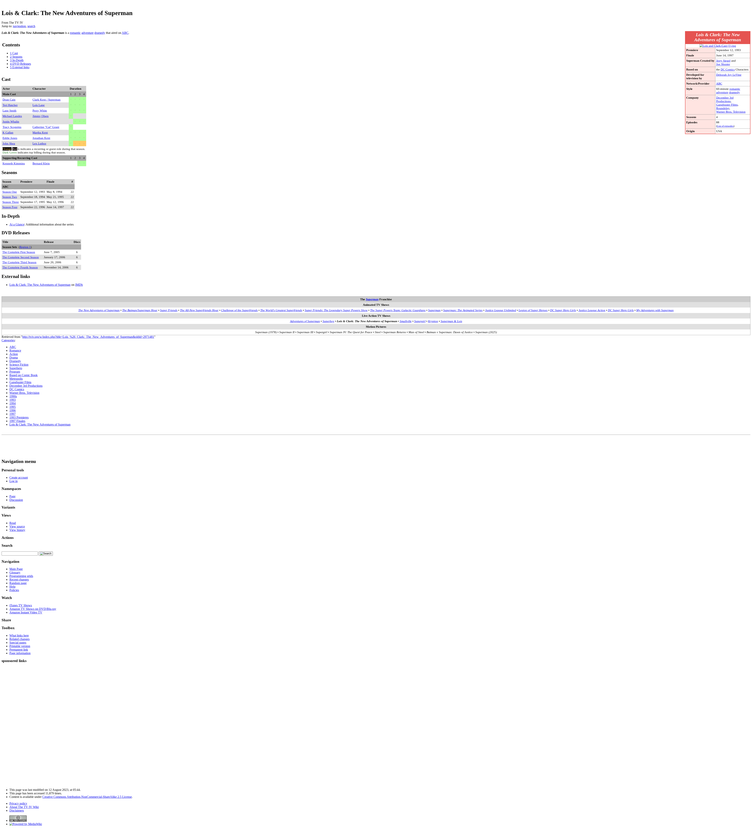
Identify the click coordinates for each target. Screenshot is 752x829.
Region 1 (25, 247)
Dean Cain (9, 99)
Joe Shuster (723, 64)
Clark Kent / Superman (47, 99)
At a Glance (16, 224)
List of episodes (725, 126)
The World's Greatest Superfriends (281, 310)
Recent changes (19, 579)
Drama (13, 357)
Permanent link (18, 649)
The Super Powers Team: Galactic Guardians (398, 310)
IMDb (79, 284)
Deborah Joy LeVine (728, 74)
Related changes (19, 639)
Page (12, 496)
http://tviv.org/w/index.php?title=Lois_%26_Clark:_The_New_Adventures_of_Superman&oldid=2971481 (88, 336)
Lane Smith (9, 110)
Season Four (9, 207)
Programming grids (21, 576)
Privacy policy (18, 803)
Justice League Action (591, 310)
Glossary (14, 572)
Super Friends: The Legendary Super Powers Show (336, 310)
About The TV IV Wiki (24, 807)
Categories (8, 340)
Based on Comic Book (23, 375)
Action (13, 354)
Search (7, 545)
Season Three (10, 202)
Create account (18, 477)
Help (12, 586)
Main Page (16, 569)
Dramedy (15, 361)
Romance (15, 350)
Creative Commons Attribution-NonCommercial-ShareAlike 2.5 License (87, 796)
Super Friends (168, 310)
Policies (14, 590)
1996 (12, 410)
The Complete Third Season (19, 262)
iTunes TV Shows (20, 605)
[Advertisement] (679, 3)
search (31, 26)
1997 (12, 414)
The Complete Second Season (20, 257)
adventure (722, 92)
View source (17, 526)
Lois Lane (39, 105)
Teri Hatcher (10, 105)
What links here (19, 635)
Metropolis (16, 378)
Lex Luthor (39, 143)
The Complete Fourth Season (20, 267)
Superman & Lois (451, 321)
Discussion (16, 500)
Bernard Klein (41, 163)
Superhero (15, 368)
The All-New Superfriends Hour (199, 310)
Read (12, 523)
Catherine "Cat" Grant (46, 127)
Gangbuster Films (727, 104)
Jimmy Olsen (41, 116)
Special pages (17, 642)
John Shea (9, 143)
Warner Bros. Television (731, 111)
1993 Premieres (19, 417)
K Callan (8, 132)
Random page (18, 583)
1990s (13, 396)
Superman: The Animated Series (463, 310)
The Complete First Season (18, 252)
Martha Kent (40, 132)
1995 (12, 407)
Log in (13, 481)
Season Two (9, 196)
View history (17, 530)
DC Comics (728, 69)
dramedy (734, 92)
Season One (9, 191)
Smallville (406, 321)
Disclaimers (16, 810)
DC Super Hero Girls (563, 310)
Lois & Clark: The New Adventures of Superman (39, 284)
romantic (734, 88)
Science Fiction (18, 364)
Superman (372, 299)
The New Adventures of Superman (99, 310)
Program (14, 371)
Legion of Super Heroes (533, 310)
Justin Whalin (11, 121)
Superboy (328, 321)
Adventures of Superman (305, 321)
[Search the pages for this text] (46, 553)
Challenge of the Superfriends (239, 310)
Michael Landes (12, 116)
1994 (12, 403)
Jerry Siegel (723, 60)
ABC (719, 83)
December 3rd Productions (725, 99)
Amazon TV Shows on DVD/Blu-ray (32, 609)
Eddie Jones (10, 138)
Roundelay (722, 108)
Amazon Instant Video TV (25, 612)
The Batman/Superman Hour (139, 310)
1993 (12, 399)
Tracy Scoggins (12, 127)
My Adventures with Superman (655, 310)
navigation (19, 26)
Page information (20, 653)
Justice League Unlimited (500, 310)
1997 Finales (17, 421)
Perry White (40, 110)
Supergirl (420, 321)
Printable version (19, 646)
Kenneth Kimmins (14, 163)
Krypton (433, 321)
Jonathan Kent (41, 138)
